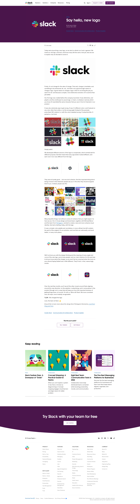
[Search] (84, 3)
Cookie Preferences (49, 498)
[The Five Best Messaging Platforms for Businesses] (104, 360)
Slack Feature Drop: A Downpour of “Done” (34, 376)
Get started (110, 3)
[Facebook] (90, 45)
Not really (77, 325)
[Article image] (35, 360)
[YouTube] (111, 438)
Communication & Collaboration (85, 31)
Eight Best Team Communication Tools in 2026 (81, 377)
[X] (108, 438)
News (68, 17)
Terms (41, 498)
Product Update (101, 31)
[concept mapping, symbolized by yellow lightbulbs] (58, 360)
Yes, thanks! (63, 325)
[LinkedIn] (92, 45)
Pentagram (59, 223)
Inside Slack (70, 31)
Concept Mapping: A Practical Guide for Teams (57, 377)
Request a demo (98, 3)
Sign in (88, 3)
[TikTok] (114, 438)
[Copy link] (94, 45)
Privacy (37, 498)
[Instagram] (102, 438)
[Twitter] (88, 45)
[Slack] (29, 3)
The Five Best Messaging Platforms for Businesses (104, 376)
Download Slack (29, 498)
